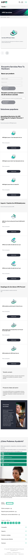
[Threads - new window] (11, 523)
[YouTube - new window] (16, 523)
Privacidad (9, 552)
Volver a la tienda (3, 17)
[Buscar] (19, 2)
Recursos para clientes (7, 539)
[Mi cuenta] (22, 2)
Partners (3, 543)
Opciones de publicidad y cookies (10, 554)
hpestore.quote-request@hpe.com (14, 451)
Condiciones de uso (16, 552)
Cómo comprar (7, 464)
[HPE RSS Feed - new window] (19, 523)
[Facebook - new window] (14, 523)
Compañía (4, 527)
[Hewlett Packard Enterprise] (4, 2)
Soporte (3, 531)
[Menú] (26, 2)
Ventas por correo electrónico (9, 514)
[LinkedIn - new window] (2, 523)
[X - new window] (5, 523)
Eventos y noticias (5, 535)
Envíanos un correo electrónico (9, 460)
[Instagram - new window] (8, 523)
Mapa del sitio (21, 554)
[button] (8, 102)
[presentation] (7, 53)
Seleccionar (13, 148)
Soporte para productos (8, 457)
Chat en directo (7, 453)
